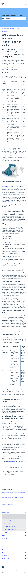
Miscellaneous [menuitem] (5, 555)
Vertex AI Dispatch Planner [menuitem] (10, 529)
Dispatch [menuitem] (4, 515)
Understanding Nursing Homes (7, 504)
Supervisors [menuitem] (4, 532)
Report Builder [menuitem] (5, 558)
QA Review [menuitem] (5, 538)
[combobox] (13, 18)
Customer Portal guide (16, 331)
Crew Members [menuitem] (5, 547)
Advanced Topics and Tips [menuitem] (9, 526)
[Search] (25, 18)
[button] (25, 512)
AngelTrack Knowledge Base (13, 16)
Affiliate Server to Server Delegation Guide (11, 201)
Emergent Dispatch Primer (7, 508)
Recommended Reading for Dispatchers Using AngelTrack (13, 497)
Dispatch (18, 28)
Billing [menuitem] (3, 535)
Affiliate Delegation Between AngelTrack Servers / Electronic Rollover (13, 493)
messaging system (5, 186)
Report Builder (12, 461)
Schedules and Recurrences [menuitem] (10, 520)
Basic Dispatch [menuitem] (7, 518)
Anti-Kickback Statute (8, 290)
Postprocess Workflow (12, 150)
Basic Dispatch (5, 31)
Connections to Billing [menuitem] (8, 523)
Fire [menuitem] (3, 549)
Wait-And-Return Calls (6, 501)
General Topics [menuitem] (5, 512)
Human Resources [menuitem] (6, 544)
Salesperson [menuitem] (4, 541)
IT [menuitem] (2, 552)
